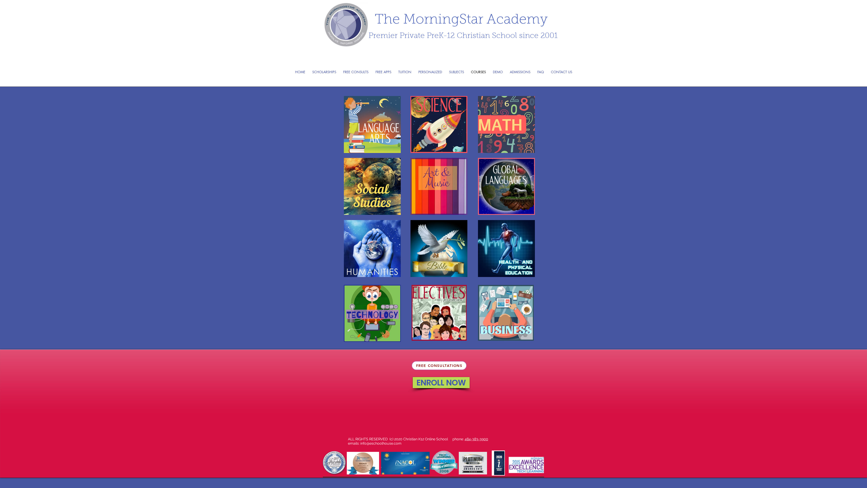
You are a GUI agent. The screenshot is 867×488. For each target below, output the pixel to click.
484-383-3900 (476, 439)
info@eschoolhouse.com (380, 443)
